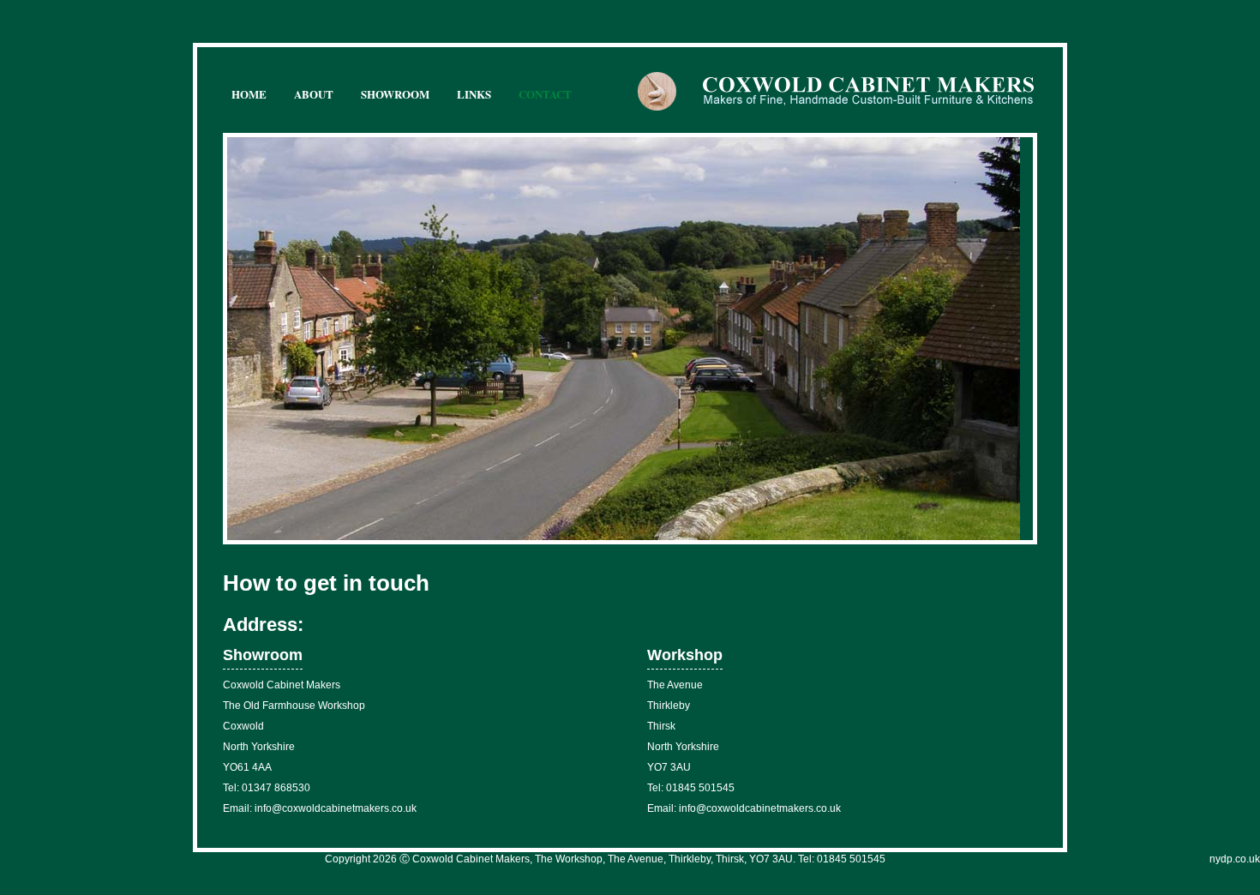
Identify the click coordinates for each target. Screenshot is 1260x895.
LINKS (474, 94)
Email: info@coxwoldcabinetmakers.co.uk (320, 808)
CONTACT (545, 94)
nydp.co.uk (1234, 859)
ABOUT (313, 94)
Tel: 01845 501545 (691, 788)
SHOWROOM (395, 94)
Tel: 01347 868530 (266, 788)
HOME (249, 94)
